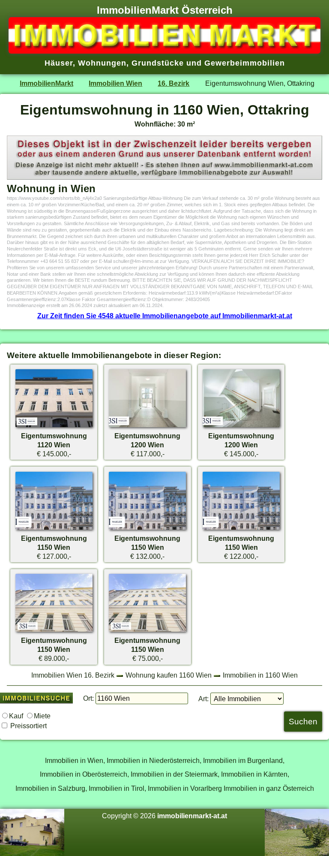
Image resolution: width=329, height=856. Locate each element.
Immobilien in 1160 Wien (260, 675)
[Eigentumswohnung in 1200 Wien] (147, 427)
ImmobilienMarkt (46, 83)
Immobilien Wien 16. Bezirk (72, 675)
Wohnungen (102, 63)
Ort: (88, 698)
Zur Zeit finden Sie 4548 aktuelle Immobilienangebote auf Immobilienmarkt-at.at (164, 315)
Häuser (59, 63)
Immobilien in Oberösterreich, (84, 774)
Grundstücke (158, 63)
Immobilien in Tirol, (117, 788)
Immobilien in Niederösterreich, (154, 760)
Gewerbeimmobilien (244, 63)
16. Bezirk (173, 83)
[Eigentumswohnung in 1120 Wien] (54, 427)
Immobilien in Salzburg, (51, 788)
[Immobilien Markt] (164, 51)
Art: (203, 698)
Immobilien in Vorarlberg (185, 788)
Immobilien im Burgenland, (243, 760)
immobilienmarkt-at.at (192, 816)
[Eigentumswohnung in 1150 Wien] (54, 529)
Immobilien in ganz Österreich (269, 788)
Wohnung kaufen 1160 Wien (169, 675)
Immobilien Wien (115, 83)
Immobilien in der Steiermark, (175, 774)
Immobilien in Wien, (75, 760)
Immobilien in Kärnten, (255, 774)
